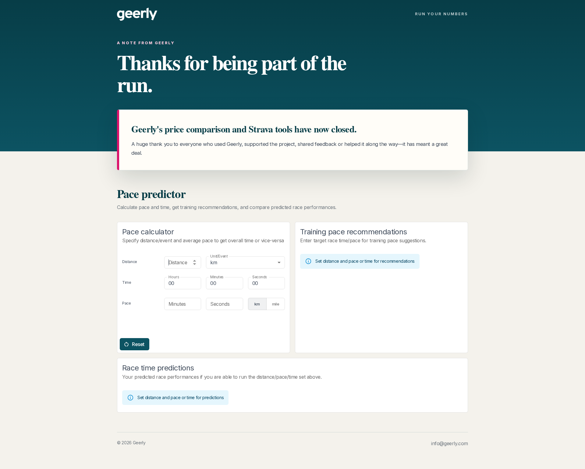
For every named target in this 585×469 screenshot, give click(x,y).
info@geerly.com (449, 443)
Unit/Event (219, 256)
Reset (138, 344)
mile (275, 303)
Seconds (259, 277)
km (257, 303)
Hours (173, 277)
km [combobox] (213, 262)
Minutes (216, 277)
